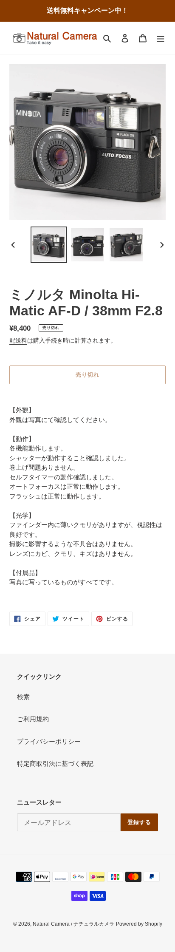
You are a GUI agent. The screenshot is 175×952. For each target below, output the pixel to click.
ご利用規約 (33, 718)
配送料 (18, 340)
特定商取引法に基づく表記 (55, 763)
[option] (49, 244)
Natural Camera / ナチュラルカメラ (73, 924)
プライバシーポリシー (49, 741)
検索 (23, 696)
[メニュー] (160, 38)
